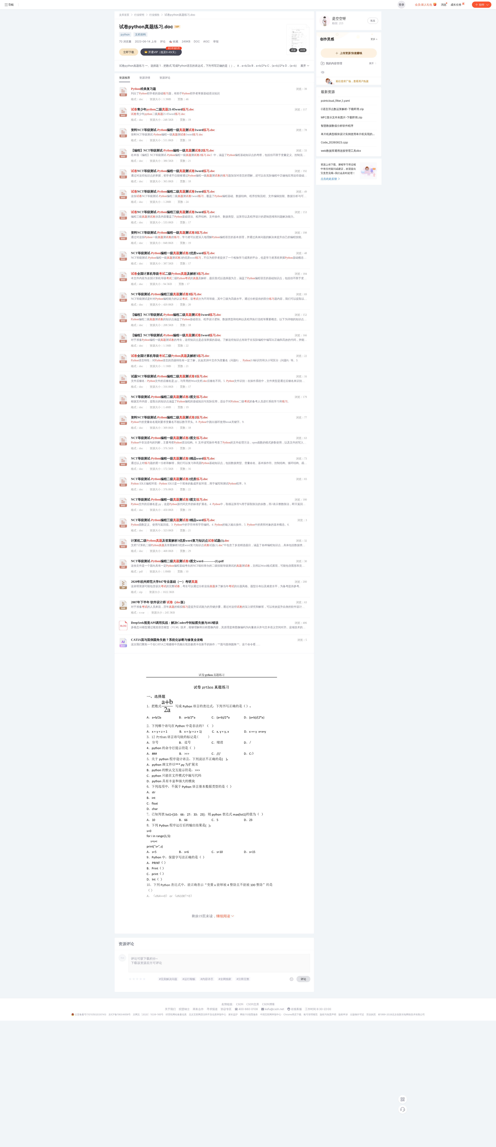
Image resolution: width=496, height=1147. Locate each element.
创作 (481, 4)
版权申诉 (343, 1014)
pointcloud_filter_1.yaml (335, 100)
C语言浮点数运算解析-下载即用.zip (342, 109)
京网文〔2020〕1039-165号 (148, 1014)
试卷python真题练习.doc (146, 26)
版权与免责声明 (328, 1014)
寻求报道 (212, 1009)
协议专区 (226, 1009)
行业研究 (139, 14)
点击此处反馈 (329, 178)
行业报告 (154, 14)
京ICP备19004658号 (119, 1014)
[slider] (137, 979)
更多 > (374, 39)
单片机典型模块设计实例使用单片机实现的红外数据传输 (349, 134)
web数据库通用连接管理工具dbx (341, 150)
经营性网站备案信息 (176, 1014)
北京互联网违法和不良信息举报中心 (207, 1014)
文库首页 (124, 14)
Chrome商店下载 (292, 1014)
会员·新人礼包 (424, 4)
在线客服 (296, 1009)
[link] (124, 14)
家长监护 (233, 1014)
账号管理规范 (311, 1014)
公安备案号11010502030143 (90, 1014)
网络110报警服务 (249, 1014)
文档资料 (140, 34)
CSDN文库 (252, 1004)
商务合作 (198, 1009)
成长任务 (456, 4)
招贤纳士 (184, 1009)
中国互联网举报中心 (270, 1014)
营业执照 (371, 1014)
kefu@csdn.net (274, 1009)
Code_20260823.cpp (334, 142)
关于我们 (170, 1009)
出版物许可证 (357, 1014)
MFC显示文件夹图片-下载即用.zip (341, 117)
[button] (305, 66)
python (125, 34)
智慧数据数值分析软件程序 (337, 125)
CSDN (239, 1004)
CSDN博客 (268, 1004)
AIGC (206, 41)
